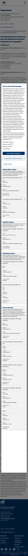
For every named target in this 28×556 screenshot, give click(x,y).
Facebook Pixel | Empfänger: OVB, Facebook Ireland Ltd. (13, 262)
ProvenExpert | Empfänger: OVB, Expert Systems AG (12, 388)
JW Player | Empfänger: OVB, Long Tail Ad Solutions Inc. (12, 365)
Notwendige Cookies (7, 142)
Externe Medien (6, 148)
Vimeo (4, 411)
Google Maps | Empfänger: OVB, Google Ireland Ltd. (12, 319)
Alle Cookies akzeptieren (14, 153)
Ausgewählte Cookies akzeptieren (13, 158)
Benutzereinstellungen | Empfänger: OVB (12, 177)
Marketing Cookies (7, 146)
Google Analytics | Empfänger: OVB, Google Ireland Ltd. (13, 229)
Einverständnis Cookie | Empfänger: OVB (12, 199)
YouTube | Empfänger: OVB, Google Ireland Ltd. (13, 342)
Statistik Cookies (6, 144)
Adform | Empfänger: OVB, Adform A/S (12, 284)
